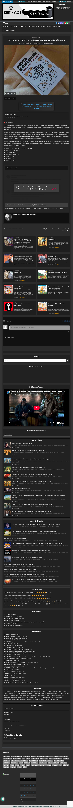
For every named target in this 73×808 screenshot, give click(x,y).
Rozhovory (6, 765)
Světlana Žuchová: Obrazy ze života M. (21, 658)
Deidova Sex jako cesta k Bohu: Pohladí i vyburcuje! (24, 662)
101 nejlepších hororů (16, 756)
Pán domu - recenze (26, 699)
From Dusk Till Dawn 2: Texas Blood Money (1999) (24, 682)
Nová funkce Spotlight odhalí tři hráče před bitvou (27, 557)
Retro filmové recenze (53, 763)
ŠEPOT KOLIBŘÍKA (52, 256)
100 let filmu (7, 756)
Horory (42, 758)
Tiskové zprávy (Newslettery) (38, 765)
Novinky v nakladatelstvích (45, 761)
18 (24, 792)
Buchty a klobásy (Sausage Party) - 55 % (21, 649)
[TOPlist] (6, 774)
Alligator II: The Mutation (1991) (19, 636)
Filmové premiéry (8, 758)
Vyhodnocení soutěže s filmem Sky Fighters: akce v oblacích (27, 622)
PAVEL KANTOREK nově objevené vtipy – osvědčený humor (36, 40)
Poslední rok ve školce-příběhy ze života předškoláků (57, 304)
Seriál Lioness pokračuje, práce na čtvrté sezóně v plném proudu (24, 574)
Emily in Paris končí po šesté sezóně (15, 538)
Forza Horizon (14, 679)
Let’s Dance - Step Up (16, 616)
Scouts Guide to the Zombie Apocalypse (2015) (23, 651)
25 (24, 795)
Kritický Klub (7, 761)
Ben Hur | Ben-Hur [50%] (17, 647)
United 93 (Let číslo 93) (17, 618)
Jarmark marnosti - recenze (49, 699)
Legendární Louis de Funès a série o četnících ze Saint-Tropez (31, 459)
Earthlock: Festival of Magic (17, 677)
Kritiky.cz (63, 4)
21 (33, 792)
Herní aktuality (35, 758)
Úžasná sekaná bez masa (17, 666)
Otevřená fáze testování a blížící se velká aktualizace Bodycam (31, 550)
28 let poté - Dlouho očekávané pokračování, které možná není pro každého (25, 601)
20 (30, 792)
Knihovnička (66, 758)
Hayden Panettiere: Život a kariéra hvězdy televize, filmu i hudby (31, 511)
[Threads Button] (61, 23)
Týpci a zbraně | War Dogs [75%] (19, 638)
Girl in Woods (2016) (16, 660)
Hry (25, 26)
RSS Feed (6, 714)
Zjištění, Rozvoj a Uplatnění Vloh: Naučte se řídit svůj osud (20, 598)
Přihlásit (6, 708)
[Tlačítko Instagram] (63, 23)
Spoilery (28, 765)
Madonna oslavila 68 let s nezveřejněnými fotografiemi (28, 450)
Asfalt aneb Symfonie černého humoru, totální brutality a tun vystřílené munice (33, 668)
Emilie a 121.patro (51, 239)
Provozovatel (57, 26)
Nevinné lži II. (33, 697)
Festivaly (33, 756)
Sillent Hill (13, 614)
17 (21, 792)
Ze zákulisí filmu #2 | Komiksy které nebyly (22, 653)
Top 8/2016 (12, 675)
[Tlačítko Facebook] (59, 23)
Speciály (22, 765)
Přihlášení (66, 321)
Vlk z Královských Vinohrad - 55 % (19, 664)
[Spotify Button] (67, 23)
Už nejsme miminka (16, 645)
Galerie (28, 758)
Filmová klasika (40, 756)
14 (33, 789)
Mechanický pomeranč (16, 625)
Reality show (14, 763)
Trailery (49, 765)
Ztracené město (15, 620)
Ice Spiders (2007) (15, 640)
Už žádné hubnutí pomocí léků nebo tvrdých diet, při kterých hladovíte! (30, 656)
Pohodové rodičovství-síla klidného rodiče (23, 256)
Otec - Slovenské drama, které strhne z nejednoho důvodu (20, 592)
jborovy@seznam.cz (16, 738)
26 (27, 795)
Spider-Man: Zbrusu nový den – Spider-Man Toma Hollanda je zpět (32, 474)
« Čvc (21, 801)
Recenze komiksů (43, 763)
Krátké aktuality (15, 761)
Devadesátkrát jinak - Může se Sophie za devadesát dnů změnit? (35, 693)
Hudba (50, 758)
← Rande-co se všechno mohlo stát (13, 229)
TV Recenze (54, 765)
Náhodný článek (9, 30)
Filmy (6, 26)
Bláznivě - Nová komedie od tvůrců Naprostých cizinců (28, 691)
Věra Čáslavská (14, 669)
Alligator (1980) (15, 634)
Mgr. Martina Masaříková (25, 43)
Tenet (55, 691)
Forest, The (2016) (15, 655)
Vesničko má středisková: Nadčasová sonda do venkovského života (32, 504)
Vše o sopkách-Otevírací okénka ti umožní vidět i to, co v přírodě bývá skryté (58, 287)
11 (24, 789)
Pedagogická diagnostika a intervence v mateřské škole (22, 287)
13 (30, 789)
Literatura (34, 26)
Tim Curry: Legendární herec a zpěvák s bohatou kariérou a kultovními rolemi (36, 524)
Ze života (19, 767)
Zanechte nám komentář (48, 43)
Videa (60, 765)
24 (21, 795)
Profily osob (7, 763)
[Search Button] (69, 23)
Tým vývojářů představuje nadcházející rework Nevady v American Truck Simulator (37, 543)
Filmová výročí (49, 756)
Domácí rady (27, 756)
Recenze (21, 763)
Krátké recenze (24, 761)
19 (27, 792)
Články (24, 767)
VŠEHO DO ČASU (17, 272)
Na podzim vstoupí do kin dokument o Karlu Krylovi (25, 642)
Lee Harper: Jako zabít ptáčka (17, 673)
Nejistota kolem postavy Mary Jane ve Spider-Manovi (20, 569)
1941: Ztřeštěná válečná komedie (22, 443)
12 (27, 789)
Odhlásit (11, 708)
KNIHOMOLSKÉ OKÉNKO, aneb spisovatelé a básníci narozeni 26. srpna (34, 531)
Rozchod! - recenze (16, 623)
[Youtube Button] (65, 23)
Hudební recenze (57, 758)
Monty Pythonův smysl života (21, 488)
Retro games (64, 763)
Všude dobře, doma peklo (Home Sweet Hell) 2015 (18, 595)
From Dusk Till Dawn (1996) (17, 681)
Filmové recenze (17, 758)
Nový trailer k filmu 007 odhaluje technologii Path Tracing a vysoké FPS (34, 579)
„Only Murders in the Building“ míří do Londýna (18, 564)
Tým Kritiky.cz (46, 26)
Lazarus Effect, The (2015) (17, 671)
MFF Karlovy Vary (33, 761)
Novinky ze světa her (59, 761)
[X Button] (56, 23)
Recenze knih (37, 37)
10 (21, 789)
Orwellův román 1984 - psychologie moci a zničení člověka (22, 304)
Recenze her (27, 763)
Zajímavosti (65, 765)
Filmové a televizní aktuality (61, 756)
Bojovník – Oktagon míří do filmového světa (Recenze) (28, 467)
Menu (6, 23)
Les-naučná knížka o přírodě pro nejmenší (57, 272)
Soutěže (17, 765)
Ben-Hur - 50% (14, 643)
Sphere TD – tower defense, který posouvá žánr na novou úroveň (31, 481)
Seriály (16, 26)
